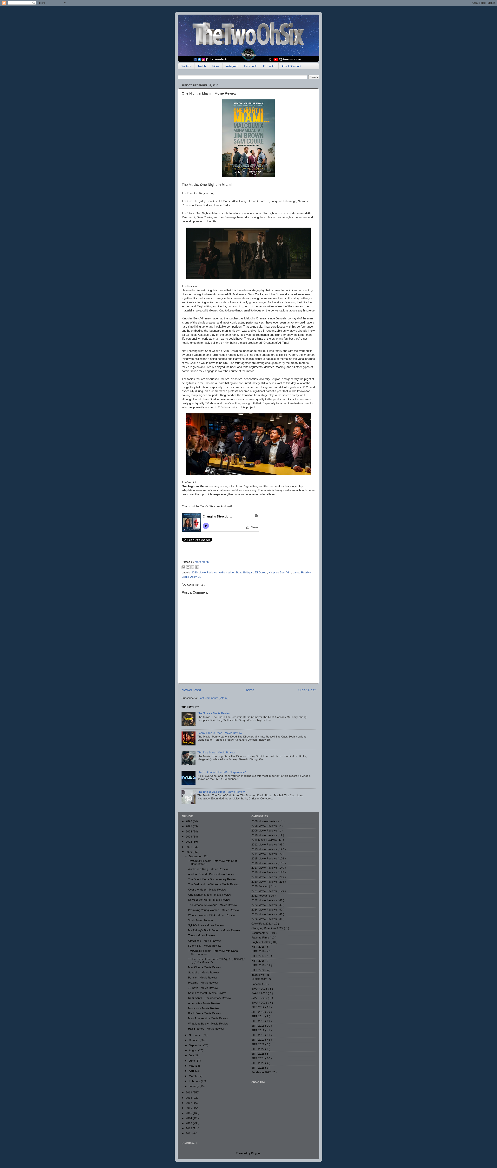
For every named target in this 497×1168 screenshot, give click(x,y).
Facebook (250, 66)
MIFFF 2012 (259, 979)
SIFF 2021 (258, 1044)
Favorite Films (260, 937)
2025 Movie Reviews (264, 914)
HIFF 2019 (258, 965)
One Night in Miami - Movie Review (209, 894)
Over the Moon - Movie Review (207, 889)
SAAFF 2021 (259, 1002)
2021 (189, 846)
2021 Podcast (260, 895)
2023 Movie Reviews (264, 905)
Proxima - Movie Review (203, 982)
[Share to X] (192, 567)
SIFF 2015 (258, 1021)
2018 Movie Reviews (264, 872)
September (196, 1045)
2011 (189, 1133)
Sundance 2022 (261, 1072)
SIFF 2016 (258, 1025)
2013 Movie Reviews (264, 849)
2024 (189, 831)
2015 (189, 1113)
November (195, 1035)
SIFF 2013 (258, 1012)
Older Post (306, 690)
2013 (189, 1123)
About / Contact (291, 66)
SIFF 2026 (258, 1067)
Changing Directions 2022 (267, 928)
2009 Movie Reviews (264, 830)
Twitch (202, 66)
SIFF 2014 (258, 1016)
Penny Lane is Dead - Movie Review (219, 732)
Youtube (186, 66)
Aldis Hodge (227, 572)
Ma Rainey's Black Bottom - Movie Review (214, 930)
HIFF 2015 (258, 946)
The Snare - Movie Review (213, 713)
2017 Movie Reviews (264, 867)
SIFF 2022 (258, 1049)
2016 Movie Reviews (264, 863)
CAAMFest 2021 (261, 923)
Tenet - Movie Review (201, 935)
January (194, 1086)
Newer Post (191, 690)
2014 (189, 1118)
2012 (189, 1128)
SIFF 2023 (258, 1053)
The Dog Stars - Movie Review (216, 752)
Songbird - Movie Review (203, 972)
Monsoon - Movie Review (203, 1008)
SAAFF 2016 (259, 988)
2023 (189, 836)
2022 (189, 841)
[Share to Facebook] (197, 567)
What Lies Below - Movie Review (208, 1023)
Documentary (260, 932)
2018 (189, 1097)
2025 (189, 826)
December (195, 856)
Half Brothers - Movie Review (206, 1028)
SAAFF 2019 (259, 998)
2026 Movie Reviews (264, 919)
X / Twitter (269, 66)
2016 (189, 1107)
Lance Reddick (302, 572)
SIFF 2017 (258, 1030)
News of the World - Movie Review (209, 899)
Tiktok (215, 66)
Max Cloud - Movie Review (204, 967)
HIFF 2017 (258, 956)
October (194, 1040)
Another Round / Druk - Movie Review (211, 874)
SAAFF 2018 (259, 993)
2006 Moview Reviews (265, 821)
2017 (189, 1102)
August (193, 1050)
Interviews (258, 974)
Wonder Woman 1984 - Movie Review (211, 915)
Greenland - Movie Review (204, 940)
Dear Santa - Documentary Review (209, 998)
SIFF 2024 (258, 1058)
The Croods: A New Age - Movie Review (212, 905)
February (195, 1081)
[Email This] (183, 567)
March (193, 1076)
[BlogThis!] (188, 567)
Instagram (231, 66)
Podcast (256, 984)
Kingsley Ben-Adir (280, 572)
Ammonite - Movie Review (204, 1003)
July (192, 1055)
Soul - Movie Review (200, 920)
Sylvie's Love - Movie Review (206, 925)
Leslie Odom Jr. (191, 576)
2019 (189, 1092)
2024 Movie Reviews (264, 909)
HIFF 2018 (258, 960)
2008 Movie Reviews (264, 825)
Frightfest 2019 (261, 942)
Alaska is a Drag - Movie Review (208, 869)
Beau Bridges (244, 572)
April (192, 1070)
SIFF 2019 (258, 1039)
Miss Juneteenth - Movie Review (208, 1018)
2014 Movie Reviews (264, 853)
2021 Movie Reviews (264, 891)
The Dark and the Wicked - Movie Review (213, 884)
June (192, 1060)
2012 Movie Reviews (264, 844)
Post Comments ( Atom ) (213, 698)
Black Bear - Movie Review (204, 1013)
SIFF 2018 (258, 1035)
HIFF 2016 (258, 951)
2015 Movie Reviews (264, 858)
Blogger (256, 1153)
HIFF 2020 (258, 970)
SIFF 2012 (258, 1007)
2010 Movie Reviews (264, 835)
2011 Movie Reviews (264, 839)
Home (249, 690)
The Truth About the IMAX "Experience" (221, 772)
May (192, 1065)
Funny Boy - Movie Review (204, 945)
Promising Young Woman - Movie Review (213, 910)
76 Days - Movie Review (203, 987)
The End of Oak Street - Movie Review (221, 791)
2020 (189, 852)
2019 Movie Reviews (264, 877)
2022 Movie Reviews (264, 900)
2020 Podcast (260, 886)
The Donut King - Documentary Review (212, 879)
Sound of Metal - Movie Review (207, 992)
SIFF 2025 (258, 1063)
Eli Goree (261, 572)
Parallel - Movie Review (202, 977)
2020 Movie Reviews (204, 572)
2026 (189, 821)
